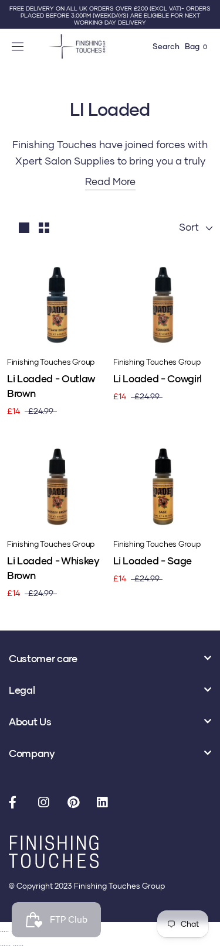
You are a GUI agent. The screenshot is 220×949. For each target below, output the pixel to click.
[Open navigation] (19, 46)
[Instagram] (47, 803)
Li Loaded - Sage (152, 560)
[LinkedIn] (105, 803)
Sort (190, 227)
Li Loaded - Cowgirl (157, 378)
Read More (110, 181)
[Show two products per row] (44, 227)
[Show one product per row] (24, 227)
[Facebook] (17, 803)
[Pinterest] (76, 803)
